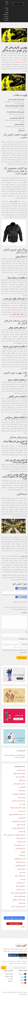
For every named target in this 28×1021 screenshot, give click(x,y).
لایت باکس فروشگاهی (19, 859)
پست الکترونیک (23, 639)
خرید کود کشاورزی (20, 862)
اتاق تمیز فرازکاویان (20, 866)
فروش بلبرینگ (21, 797)
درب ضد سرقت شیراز (19, 845)
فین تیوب (22, 879)
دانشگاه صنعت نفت (20, 777)
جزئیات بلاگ (6, 9)
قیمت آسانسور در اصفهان (19, 900)
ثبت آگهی (10, 981)
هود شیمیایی (22, 831)
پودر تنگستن (22, 903)
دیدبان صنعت (21, 811)
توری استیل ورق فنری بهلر (18, 821)
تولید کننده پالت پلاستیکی (18, 801)
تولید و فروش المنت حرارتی (18, 906)
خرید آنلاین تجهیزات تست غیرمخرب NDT (14, 835)
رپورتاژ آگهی (22, 780)
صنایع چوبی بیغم (20, 886)
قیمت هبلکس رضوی (20, 876)
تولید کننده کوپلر (21, 825)
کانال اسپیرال (21, 818)
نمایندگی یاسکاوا (21, 838)
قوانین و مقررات (9, 976)
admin (14, 45)
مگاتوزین (23, 852)
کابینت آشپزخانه (21, 842)
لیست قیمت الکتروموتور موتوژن (17, 814)
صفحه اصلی (6, 3)
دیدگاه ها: (24, 613)
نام (26, 632)
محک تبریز (22, 872)
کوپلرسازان (22, 787)
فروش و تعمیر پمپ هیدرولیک (17, 808)
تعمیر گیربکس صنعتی (19, 896)
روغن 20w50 (22, 790)
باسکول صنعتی (21, 869)
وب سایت (24, 644)
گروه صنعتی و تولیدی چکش (18, 893)
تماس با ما (10, 979)
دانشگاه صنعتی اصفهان (19, 773)
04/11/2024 (20, 45)
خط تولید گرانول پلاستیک (18, 828)
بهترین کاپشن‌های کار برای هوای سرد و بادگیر (5, 16)
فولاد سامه (22, 804)
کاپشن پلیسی (13, 201)
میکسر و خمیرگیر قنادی (19, 784)
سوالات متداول (9, 974)
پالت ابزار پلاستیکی (20, 848)
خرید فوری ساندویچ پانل (19, 794)
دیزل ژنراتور (22, 855)
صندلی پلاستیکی (20, 883)
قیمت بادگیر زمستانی (17, 314)
